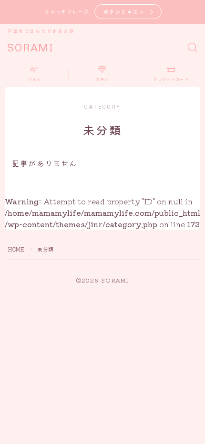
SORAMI (30, 48)
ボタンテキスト (124, 12)
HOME (16, 249)
